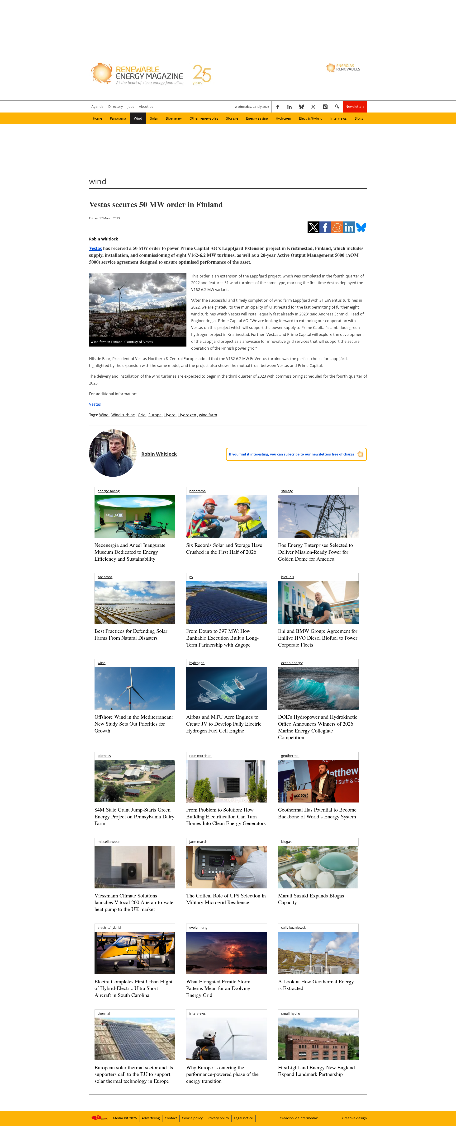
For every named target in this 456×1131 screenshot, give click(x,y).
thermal (104, 1013)
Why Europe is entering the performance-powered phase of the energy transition (222, 1074)
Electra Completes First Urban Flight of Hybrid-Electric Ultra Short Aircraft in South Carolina (133, 988)
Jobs (131, 106)
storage (287, 491)
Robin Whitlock (103, 239)
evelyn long (198, 927)
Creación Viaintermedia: (299, 1118)
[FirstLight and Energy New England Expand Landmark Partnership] (318, 1050)
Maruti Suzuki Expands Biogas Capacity (311, 899)
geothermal (290, 755)
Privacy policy (218, 1118)
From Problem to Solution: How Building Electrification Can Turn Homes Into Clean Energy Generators (226, 816)
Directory (115, 106)
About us (146, 106)
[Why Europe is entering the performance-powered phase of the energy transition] (226, 1045)
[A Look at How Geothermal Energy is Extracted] (318, 962)
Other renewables (204, 118)
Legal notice (243, 1118)
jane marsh (198, 841)
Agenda (97, 106)
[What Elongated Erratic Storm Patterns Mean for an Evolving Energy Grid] (226, 955)
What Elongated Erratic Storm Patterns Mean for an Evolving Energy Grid (218, 988)
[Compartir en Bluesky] (361, 227)
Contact (171, 1118)
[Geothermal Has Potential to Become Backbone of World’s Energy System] (318, 788)
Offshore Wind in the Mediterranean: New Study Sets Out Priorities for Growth (134, 723)
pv (191, 577)
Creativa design (354, 1118)
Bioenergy (174, 118)
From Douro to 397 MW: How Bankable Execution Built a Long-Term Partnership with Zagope (222, 637)
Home (97, 118)
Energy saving (257, 118)
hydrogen (196, 663)
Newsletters (355, 106)
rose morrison (200, 755)
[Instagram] (325, 107)
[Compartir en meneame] (337, 227)
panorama (197, 491)
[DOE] (318, 695)
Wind (138, 118)
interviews (197, 1013)
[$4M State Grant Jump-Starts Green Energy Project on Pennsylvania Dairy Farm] (135, 782)
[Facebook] (278, 107)
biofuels (287, 577)
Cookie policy (192, 1118)
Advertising (151, 1118)
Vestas (95, 248)
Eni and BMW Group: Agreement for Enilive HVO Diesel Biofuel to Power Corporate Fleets (317, 637)
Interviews (338, 118)
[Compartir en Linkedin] (349, 227)
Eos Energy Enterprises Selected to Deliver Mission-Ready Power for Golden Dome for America (315, 551)
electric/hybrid (109, 927)
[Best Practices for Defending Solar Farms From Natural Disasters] (135, 609)
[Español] (343, 68)
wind (101, 663)
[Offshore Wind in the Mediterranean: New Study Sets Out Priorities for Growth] (135, 698)
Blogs (359, 118)
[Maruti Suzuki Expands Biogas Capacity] (318, 876)
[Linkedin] (289, 107)
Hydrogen (283, 118)
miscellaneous (109, 841)
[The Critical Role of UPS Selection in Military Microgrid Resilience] (226, 873)
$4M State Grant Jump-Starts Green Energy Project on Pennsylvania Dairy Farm (134, 816)
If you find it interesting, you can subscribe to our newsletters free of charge (291, 454)
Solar (154, 118)
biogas (286, 841)
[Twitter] (313, 107)
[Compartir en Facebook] (325, 227)
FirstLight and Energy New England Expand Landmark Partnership (316, 1071)
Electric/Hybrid (311, 118)
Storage (232, 118)
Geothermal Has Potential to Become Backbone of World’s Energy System (317, 813)
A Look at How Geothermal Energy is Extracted (316, 985)
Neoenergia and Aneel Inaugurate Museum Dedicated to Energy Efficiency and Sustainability (130, 551)
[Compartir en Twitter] (313, 227)
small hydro (290, 1013)
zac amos (105, 577)
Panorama (118, 118)
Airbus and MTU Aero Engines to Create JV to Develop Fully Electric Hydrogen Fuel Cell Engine (223, 723)
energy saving (109, 491)
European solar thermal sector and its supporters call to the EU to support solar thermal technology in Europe (134, 1074)
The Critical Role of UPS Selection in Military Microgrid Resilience (226, 899)
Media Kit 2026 (125, 1118)
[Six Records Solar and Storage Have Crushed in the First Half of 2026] (226, 522)
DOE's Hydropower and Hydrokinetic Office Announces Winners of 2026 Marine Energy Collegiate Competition (317, 727)
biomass (104, 755)
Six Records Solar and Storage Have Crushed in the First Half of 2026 (224, 548)
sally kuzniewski (294, 927)
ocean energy (292, 663)
